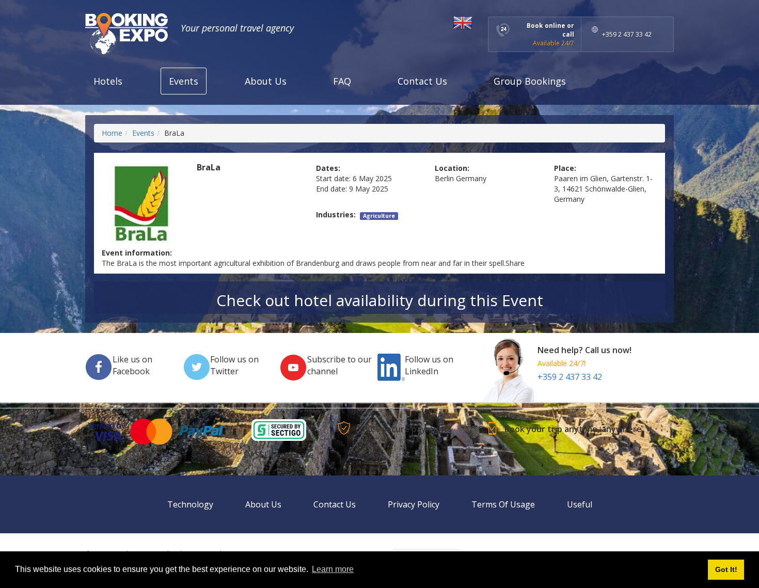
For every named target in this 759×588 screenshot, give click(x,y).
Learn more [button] (333, 569)
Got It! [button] (726, 569)
